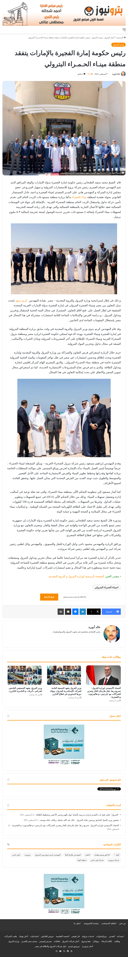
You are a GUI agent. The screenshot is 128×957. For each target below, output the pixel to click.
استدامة (120, 936)
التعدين (112, 936)
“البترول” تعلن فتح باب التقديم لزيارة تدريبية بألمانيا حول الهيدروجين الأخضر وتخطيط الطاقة (77, 815)
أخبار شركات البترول (70, 941)
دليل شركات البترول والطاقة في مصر (50, 946)
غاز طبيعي (75, 936)
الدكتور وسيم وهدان (102, 855)
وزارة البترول (97, 37)
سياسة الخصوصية (91, 923)
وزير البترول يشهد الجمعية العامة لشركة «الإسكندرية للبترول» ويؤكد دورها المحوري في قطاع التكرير (65, 691)
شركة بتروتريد (113, 860)
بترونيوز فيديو (74, 946)
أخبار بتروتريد (87, 946)
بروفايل (96, 941)
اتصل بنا (77, 923)
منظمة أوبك (81, 860)
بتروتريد (28, 855)
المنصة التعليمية (62, 936)
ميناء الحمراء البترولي (106, 587)
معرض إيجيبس (45, 941)
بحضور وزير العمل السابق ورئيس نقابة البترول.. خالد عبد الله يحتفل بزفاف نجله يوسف (79, 820)
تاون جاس (16, 855)
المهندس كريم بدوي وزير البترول (48, 855)
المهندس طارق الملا (73, 855)
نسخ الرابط (49, 597)
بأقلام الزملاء (106, 941)
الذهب (87, 855)
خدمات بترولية (88, 936)
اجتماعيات (34, 936)
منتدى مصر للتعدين (29, 941)
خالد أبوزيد (116, 74)
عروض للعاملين (47, 936)
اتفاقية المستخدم (109, 923)
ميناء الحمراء (79, 197)
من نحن (122, 923)
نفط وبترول (86, 941)
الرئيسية (120, 37)
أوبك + (116, 855)
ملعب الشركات (10, 936)
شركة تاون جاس (97, 860)
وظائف (117, 941)
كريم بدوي (21, 300)
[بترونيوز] (64, 13)
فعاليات (57, 941)
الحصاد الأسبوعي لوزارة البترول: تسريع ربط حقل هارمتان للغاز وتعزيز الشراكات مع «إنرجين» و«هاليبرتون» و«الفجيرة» (65, 825)
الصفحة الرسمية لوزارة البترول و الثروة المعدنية (76, 576)
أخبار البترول (109, 37)
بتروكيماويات (101, 936)
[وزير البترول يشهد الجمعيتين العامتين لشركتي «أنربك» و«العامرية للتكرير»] (24, 675)
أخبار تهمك (23, 936)
